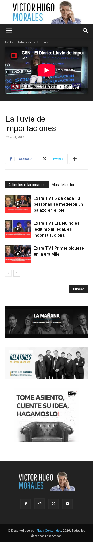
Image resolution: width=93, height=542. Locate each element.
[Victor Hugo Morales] (46, 12)
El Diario (43, 42)
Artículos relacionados (26, 185)
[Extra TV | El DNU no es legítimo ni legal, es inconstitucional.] (18, 229)
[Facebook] (25, 504)
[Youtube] (67, 504)
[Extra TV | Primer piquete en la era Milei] (18, 254)
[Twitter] (53, 504)
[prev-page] (8, 273)
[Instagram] (39, 503)
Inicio (9, 42)
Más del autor (63, 185)
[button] (9, 31)
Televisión (25, 42)
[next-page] (16, 273)
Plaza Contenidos (48, 530)
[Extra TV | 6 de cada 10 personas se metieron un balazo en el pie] (18, 204)
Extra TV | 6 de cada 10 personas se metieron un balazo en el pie (58, 204)
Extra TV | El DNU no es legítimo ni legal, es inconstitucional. (57, 229)
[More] (74, 159)
